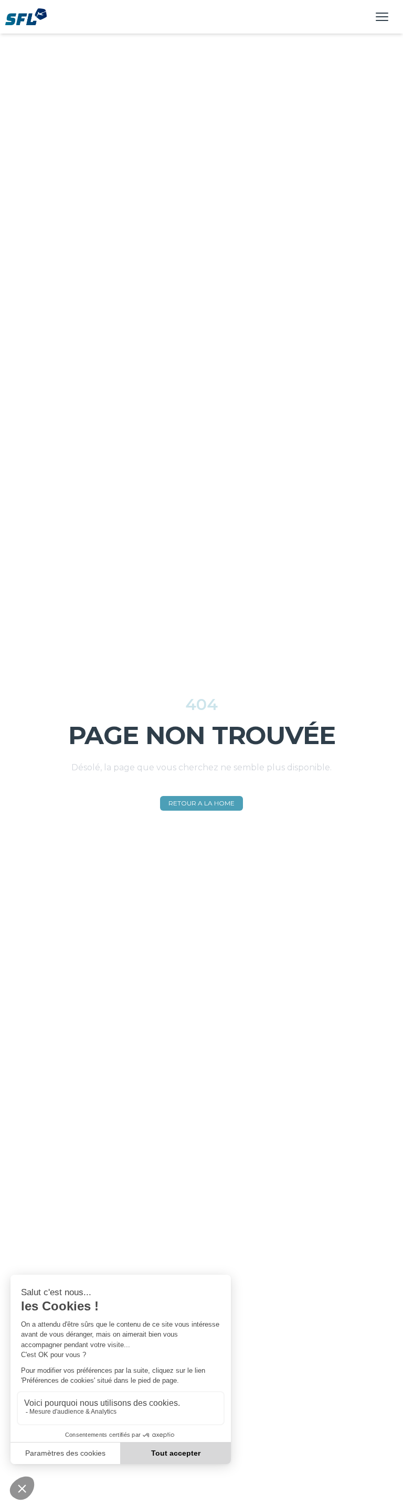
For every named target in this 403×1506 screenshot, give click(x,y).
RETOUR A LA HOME (201, 803)
